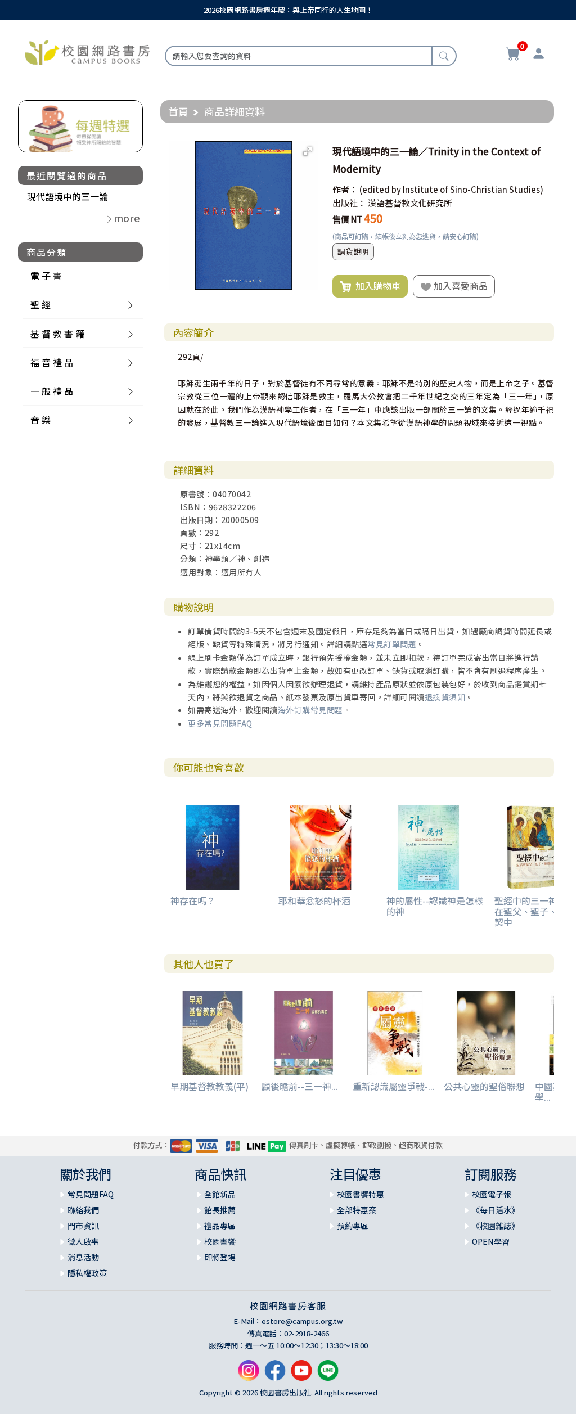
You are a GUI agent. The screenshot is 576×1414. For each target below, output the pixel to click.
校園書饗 (220, 1241)
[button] (308, 151)
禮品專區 (220, 1225)
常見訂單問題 (391, 644)
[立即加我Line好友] (328, 1374)
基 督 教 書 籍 (57, 333)
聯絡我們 (83, 1209)
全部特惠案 (356, 1209)
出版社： (349, 203)
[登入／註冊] (538, 55)
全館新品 (220, 1194)
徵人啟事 (83, 1241)
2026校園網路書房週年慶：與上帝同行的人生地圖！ (288, 9)
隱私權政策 (87, 1272)
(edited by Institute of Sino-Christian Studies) (451, 189)
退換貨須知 (445, 697)
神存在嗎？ (192, 900)
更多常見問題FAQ (220, 723)
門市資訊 (83, 1225)
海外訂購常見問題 (310, 709)
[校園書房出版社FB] (275, 1374)
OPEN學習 (491, 1241)
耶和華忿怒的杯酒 (314, 900)
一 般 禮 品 (51, 391)
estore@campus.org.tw (302, 1321)
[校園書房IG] (248, 1374)
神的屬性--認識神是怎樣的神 (434, 906)
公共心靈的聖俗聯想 (484, 1086)
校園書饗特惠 (360, 1194)
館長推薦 (220, 1209)
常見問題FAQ (91, 1194)
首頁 (178, 111)
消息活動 (83, 1257)
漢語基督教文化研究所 (410, 203)
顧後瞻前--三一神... (300, 1086)
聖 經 (40, 304)
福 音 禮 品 (51, 362)
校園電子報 (491, 1194)
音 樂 (40, 419)
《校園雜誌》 (495, 1225)
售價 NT (347, 219)
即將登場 (220, 1257)
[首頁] (87, 51)
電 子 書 (46, 275)
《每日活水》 (495, 1209)
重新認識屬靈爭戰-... (394, 1086)
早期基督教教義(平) (209, 1086)
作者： (345, 189)
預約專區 (352, 1225)
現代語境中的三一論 (67, 196)
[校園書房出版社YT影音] (301, 1374)
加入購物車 (375, 285)
